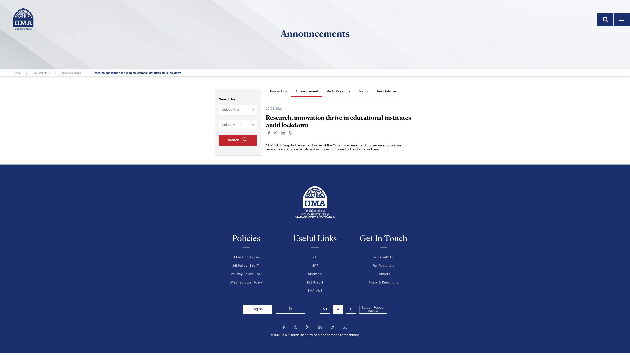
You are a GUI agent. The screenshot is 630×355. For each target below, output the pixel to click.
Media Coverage (338, 91)
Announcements (71, 73)
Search (234, 140)
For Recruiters (384, 266)
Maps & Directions (383, 282)
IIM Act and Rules (246, 257)
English (257, 309)
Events (363, 91)
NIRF (315, 266)
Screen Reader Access (373, 309)
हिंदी (290, 309)
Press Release (386, 91)
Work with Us (383, 257)
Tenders (383, 274)
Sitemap (315, 274)
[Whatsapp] (290, 132)
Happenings (278, 91)
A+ (325, 309)
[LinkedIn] (283, 132)
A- (351, 309)
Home (17, 73)
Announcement (307, 91)
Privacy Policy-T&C (246, 274)
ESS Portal (315, 282)
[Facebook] (269, 132)
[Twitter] (276, 132)
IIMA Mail (315, 291)
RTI (315, 257)
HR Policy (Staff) (246, 266)
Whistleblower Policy (246, 282)
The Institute (39, 73)
